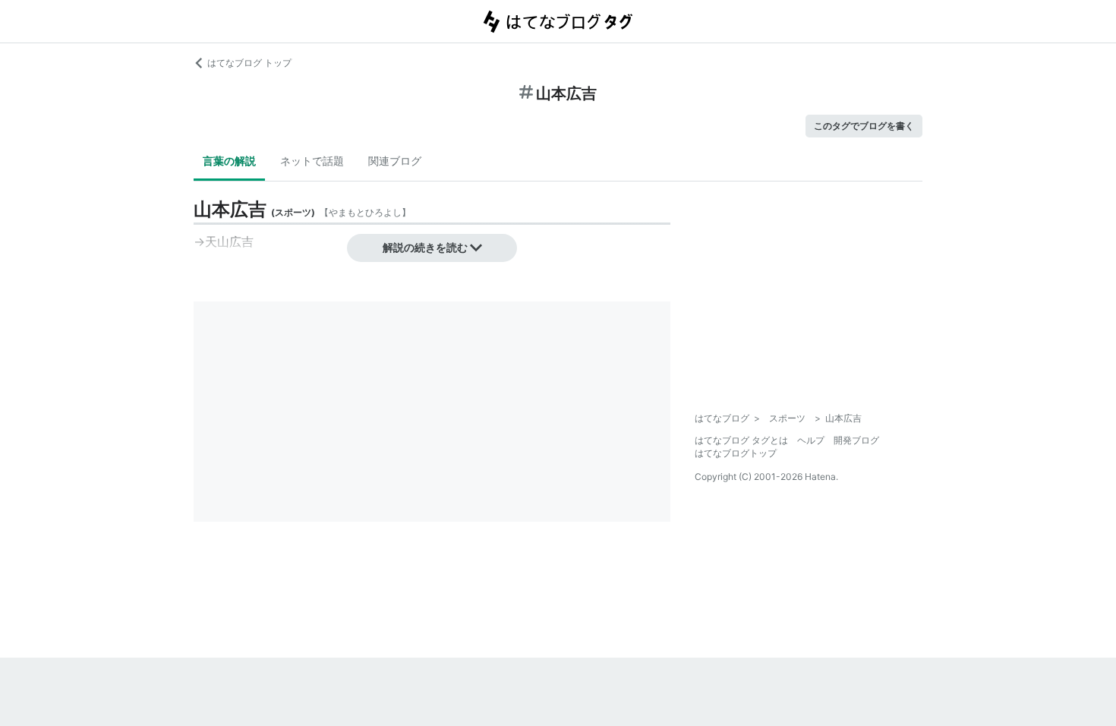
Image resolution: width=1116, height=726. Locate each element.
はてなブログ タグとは (741, 440)
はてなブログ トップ (249, 62)
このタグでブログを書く (864, 125)
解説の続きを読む (425, 247)
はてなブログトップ (736, 453)
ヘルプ (810, 440)
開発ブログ (856, 440)
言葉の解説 (229, 160)
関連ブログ (394, 160)
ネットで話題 (312, 160)
